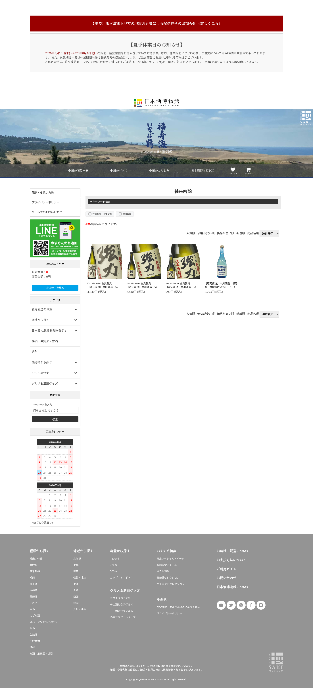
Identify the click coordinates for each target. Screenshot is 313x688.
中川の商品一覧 (78, 171)
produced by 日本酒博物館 (156, 151)
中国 (75, 603)
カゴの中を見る (55, 287)
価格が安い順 (206, 233)
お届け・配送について (233, 551)
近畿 (75, 590)
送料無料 (127, 214)
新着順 (240, 233)
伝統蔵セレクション (168, 577)
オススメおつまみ (120, 598)
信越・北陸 (79, 577)
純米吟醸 (35, 571)
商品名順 (253, 233)
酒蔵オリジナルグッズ (122, 617)
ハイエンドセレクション (171, 584)
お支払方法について (231, 560)
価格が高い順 (225, 233)
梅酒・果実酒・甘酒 (45, 341)
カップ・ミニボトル (121, 577)
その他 (33, 603)
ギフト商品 (163, 571)
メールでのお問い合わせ (47, 212)
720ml (114, 565)
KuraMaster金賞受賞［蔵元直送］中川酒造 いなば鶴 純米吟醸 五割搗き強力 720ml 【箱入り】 (142, 289)
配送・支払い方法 (43, 193)
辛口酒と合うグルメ (121, 604)
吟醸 (32, 577)
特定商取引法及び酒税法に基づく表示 (178, 607)
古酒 (32, 609)
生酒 (32, 628)
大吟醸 (33, 565)
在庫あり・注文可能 (102, 214)
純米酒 (33, 584)
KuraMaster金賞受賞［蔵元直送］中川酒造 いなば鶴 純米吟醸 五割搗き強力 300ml (182, 289)
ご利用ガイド (226, 569)
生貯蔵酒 (35, 641)
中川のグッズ (118, 171)
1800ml (114, 558)
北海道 (77, 558)
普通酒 (33, 596)
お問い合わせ (226, 578)
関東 (75, 571)
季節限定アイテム (167, 565)
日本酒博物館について (233, 587)
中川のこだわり (159, 171)
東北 (75, 565)
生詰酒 (33, 634)
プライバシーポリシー (45, 202)
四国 (75, 596)
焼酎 (34, 352)
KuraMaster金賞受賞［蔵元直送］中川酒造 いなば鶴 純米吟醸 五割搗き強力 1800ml (103, 289)
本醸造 (33, 590)
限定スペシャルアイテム (170, 558)
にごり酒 (35, 615)
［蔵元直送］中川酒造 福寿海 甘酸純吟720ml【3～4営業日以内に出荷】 (221, 287)
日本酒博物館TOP (202, 171)
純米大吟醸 (36, 558)
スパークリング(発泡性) (43, 622)
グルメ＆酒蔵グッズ (45, 384)
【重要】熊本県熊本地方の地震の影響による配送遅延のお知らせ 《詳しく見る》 (156, 23)
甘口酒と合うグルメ (121, 611)
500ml (114, 571)
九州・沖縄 (79, 609)
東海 (75, 584)
